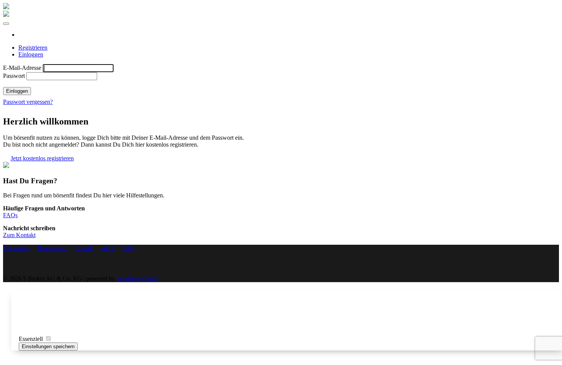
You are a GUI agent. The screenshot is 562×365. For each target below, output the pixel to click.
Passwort (14, 76)
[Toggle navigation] (6, 24)
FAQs (10, 215)
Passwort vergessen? (28, 102)
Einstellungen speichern (48, 346)
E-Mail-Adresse (22, 68)
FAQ (128, 248)
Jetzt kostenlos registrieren (42, 158)
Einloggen (30, 54)
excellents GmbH (138, 278)
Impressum (446, 326)
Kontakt (84, 248)
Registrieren (32, 47)
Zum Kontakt (19, 235)
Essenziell (31, 339)
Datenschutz (52, 248)
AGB (108, 248)
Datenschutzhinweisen (392, 326)
